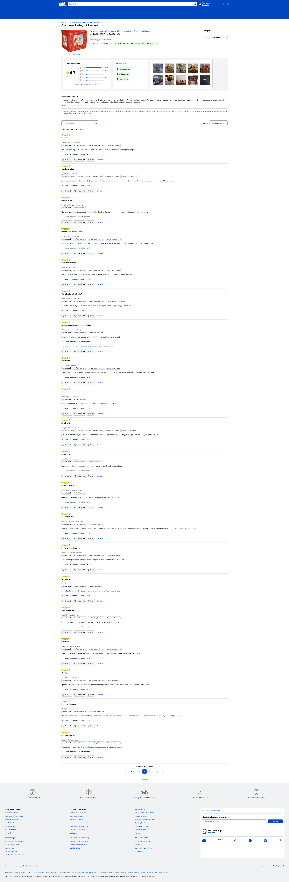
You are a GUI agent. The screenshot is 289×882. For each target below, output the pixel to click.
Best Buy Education (141, 826)
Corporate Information (143, 841)
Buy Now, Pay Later (11, 851)
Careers (137, 845)
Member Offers (75, 848)
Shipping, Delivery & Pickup (14, 816)
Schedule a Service (76, 819)
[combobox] (219, 123)
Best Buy (64, 22)
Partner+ (138, 833)
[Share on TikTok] (235, 840)
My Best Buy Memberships (79, 841)
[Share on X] (281, 840)
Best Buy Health (140, 823)
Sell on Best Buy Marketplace (145, 813)
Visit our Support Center (78, 813)
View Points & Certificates (78, 845)
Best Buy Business (141, 830)
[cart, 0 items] (227, 4)
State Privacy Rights (51, 872)
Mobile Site (264, 866)
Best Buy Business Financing (14, 855)
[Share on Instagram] (219, 840)
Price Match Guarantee (12, 823)
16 (157, 771)
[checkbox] (121, 43)
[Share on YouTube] (204, 840)
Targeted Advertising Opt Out (136, 872)
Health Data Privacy (64, 872)
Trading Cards (94, 22)
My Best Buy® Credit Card (13, 841)
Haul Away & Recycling (77, 830)
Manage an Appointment (78, 823)
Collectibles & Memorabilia (78, 22)
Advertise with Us (141, 816)
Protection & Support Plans (79, 826)
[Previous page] (126, 771)
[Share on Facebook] (250, 840)
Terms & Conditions (19, 872)
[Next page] (163, 771)
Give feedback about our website (34, 866)
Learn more (211, 832)
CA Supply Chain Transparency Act (157, 872)
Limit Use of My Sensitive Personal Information (112, 872)
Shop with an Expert (77, 816)
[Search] (96, 123)
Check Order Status (11, 813)
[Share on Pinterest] (265, 840)
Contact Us (73, 833)
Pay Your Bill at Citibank (12, 845)
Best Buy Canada (278, 866)
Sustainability (139, 851)
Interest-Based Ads (38, 872)
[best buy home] (62, 4)
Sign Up (275, 821)
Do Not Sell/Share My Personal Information (84, 872)
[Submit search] (195, 4)
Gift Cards (8, 833)
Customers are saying (69, 96)
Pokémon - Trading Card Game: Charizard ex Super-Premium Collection (120, 31)
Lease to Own (9, 848)
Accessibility (8, 872)
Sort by (206, 123)
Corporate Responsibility (143, 848)
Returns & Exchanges (12, 819)
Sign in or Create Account (211, 810)
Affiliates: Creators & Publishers (145, 819)
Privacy (29, 872)
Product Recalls (10, 826)
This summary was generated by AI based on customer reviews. (81, 105)
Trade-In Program (10, 830)
